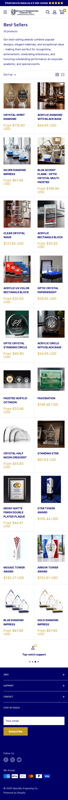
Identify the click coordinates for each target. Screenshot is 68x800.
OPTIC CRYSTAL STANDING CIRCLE (15, 345)
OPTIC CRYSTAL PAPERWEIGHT (48, 290)
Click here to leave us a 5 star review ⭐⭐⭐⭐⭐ (34, 2)
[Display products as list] (63, 74)
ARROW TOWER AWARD (47, 569)
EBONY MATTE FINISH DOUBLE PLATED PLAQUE (14, 512)
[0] (61, 12)
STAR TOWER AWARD (46, 510)
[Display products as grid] (57, 74)
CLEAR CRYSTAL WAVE (14, 235)
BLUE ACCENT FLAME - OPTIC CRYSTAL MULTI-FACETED (48, 176)
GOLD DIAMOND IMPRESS (47, 622)
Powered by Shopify (14, 792)
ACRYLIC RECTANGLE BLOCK (50, 235)
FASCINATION (46, 398)
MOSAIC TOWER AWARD (14, 569)
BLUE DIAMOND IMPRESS (13, 622)
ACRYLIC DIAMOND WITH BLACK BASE (49, 117)
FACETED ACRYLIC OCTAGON (15, 400)
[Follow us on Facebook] (5, 759)
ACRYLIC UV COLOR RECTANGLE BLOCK (16, 290)
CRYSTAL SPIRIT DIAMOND (14, 117)
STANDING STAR (48, 453)
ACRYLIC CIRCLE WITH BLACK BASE (49, 345)
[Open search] (48, 12)
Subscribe (15, 731)
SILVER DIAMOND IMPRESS (14, 172)
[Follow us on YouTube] (19, 759)
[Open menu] (5, 12)
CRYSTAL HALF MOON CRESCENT (15, 455)
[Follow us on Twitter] (12, 759)
